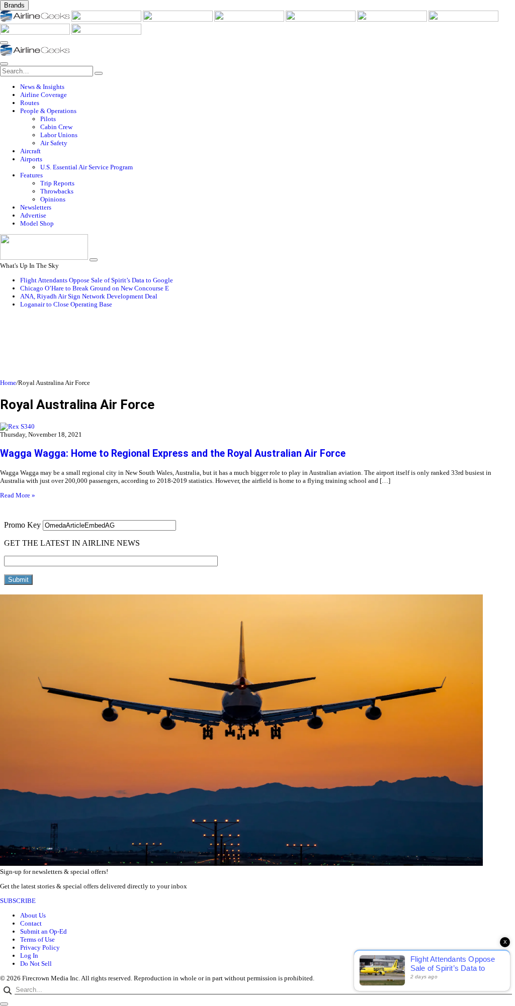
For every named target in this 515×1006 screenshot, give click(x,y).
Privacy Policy (40, 947)
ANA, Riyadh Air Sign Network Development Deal (88, 296)
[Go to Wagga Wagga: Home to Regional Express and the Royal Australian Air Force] (257, 427)
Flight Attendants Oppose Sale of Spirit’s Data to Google (96, 280)
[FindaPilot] (35, 32)
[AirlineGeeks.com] (35, 19)
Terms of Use (37, 939)
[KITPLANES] (392, 19)
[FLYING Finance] (106, 32)
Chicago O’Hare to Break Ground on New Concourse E (94, 288)
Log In (29, 955)
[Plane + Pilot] (463, 19)
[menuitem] (267, 87)
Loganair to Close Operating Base (66, 304)
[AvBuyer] (321, 19)
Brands (14, 5)
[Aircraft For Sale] (250, 19)
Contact (31, 923)
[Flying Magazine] (107, 19)
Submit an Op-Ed (43, 931)
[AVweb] (178, 19)
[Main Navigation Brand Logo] (35, 53)
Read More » (17, 495)
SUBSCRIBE (18, 900)
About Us (33, 915)
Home (8, 382)
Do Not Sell (36, 963)
